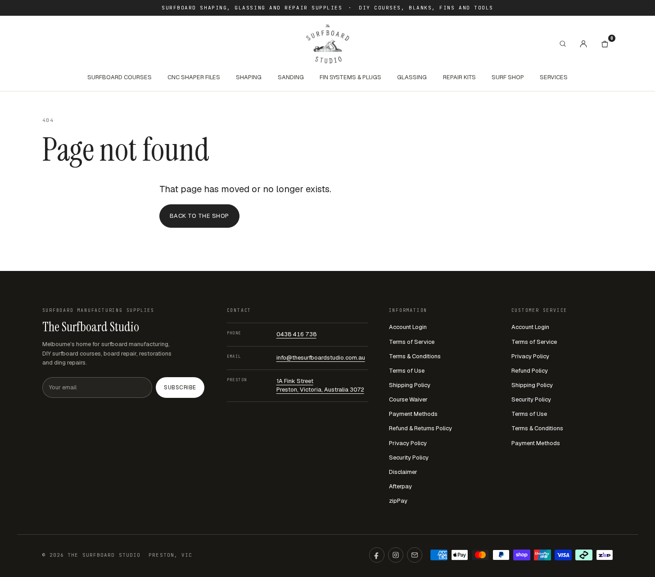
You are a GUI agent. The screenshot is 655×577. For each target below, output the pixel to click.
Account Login (408, 327)
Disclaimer (403, 472)
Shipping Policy (409, 385)
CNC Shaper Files (193, 77)
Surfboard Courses (119, 77)
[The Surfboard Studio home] (327, 44)
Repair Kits (459, 77)
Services (554, 77)
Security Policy (409, 457)
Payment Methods (413, 414)
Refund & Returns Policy (420, 428)
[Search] (563, 43)
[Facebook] (376, 555)
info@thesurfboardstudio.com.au (320, 357)
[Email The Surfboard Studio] (414, 555)
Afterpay (400, 486)
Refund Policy (529, 370)
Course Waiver (408, 399)
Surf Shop (508, 77)
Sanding (291, 77)
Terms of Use (407, 370)
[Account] (583, 44)
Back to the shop (199, 216)
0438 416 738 (296, 334)
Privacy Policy (408, 443)
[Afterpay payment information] (583, 555)
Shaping (249, 77)
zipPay (398, 501)
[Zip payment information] (604, 555)
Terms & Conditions (415, 356)
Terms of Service (411, 342)
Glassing (412, 77)
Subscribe (180, 387)
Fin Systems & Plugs (350, 77)
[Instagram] (395, 555)
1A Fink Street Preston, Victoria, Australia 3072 (320, 385)
